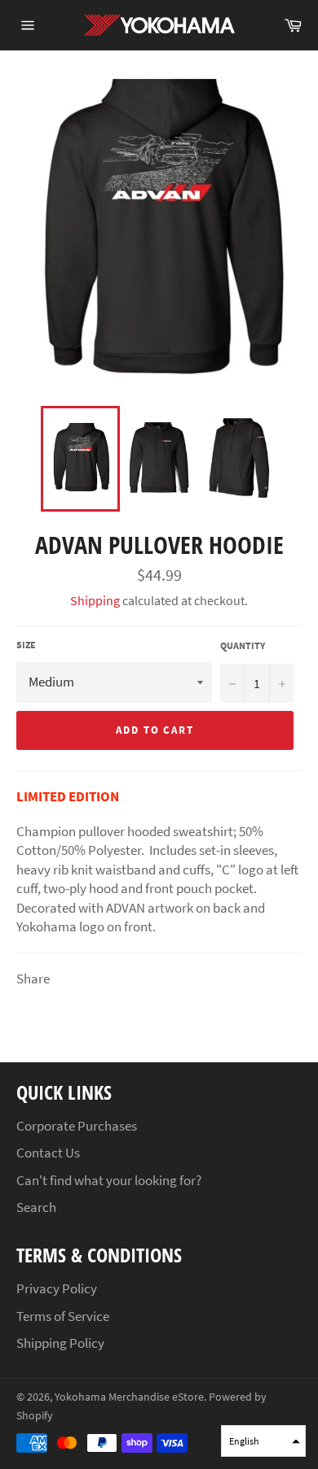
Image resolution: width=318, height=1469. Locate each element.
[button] (263, 1441)
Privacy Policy (56, 1288)
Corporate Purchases (76, 1126)
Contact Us (48, 1153)
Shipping (95, 600)
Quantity (242, 645)
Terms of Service (62, 1316)
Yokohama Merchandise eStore (129, 1397)
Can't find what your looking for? (108, 1180)
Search (36, 1207)
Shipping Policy (60, 1343)
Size (26, 645)
